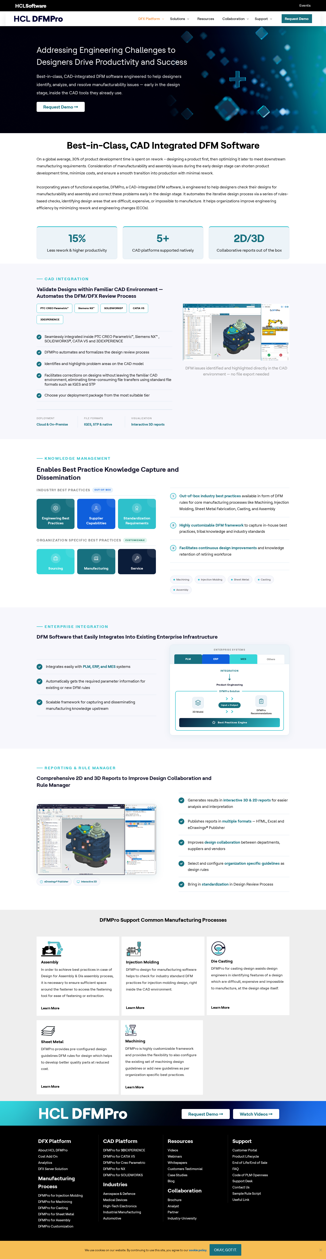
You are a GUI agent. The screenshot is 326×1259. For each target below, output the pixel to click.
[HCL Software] (31, 5)
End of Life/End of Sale (249, 1162)
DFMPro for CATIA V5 (119, 1156)
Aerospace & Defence (119, 1194)
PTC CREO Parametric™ (54, 308)
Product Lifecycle (245, 1156)
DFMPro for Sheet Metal (56, 1214)
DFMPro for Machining (55, 1202)
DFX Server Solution (53, 1169)
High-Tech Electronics (120, 1206)
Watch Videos (254, 1114)
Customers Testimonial (185, 1169)
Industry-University (182, 1218)
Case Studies (177, 1175)
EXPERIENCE (49, 319)
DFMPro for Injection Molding (60, 1195)
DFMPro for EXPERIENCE (124, 1150)
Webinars (175, 1156)
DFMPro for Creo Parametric (124, 1162)
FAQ (235, 1169)
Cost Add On (48, 1156)
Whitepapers (177, 1162)
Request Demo (58, 107)
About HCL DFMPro (53, 1150)
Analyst (173, 1206)
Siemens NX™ (86, 308)
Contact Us (240, 1187)
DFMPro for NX (114, 1169)
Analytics (45, 1162)
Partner (173, 1212)
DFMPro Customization (55, 1226)
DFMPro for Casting (53, 1208)
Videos (173, 1150)
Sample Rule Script (246, 1193)
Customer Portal (244, 1150)
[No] (320, 1250)
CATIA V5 (138, 308)
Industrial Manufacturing (122, 1212)
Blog (171, 1181)
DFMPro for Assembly (54, 1220)
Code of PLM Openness (250, 1175)
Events (304, 5)
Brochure (174, 1200)
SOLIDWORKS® (113, 308)
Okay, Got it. (225, 1249)
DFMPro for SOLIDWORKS (123, 1175)
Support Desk (242, 1181)
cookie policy (198, 1250)
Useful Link (240, 1200)
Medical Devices (115, 1200)
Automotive (112, 1218)
